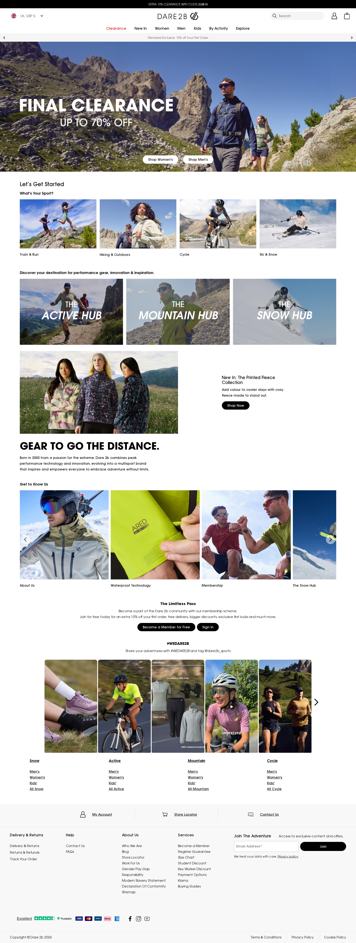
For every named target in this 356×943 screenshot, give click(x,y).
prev (4, 37)
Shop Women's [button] (160, 159)
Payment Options (192, 875)
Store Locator (185, 814)
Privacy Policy (303, 937)
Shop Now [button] (235, 405)
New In (141, 28)
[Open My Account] (334, 16)
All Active (116, 789)
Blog (125, 852)
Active (115, 760)
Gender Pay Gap (136, 869)
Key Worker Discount (194, 869)
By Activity (218, 28)
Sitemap (129, 892)
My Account (102, 814)
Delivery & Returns (24, 846)
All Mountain (198, 789)
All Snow (36, 789)
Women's (37, 777)
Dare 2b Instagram (138, 918)
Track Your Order (23, 859)
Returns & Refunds (24, 852)
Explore (243, 28)
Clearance (116, 28)
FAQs (70, 852)
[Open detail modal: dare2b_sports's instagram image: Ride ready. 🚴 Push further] (178, 707)
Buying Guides (189, 886)
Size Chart (186, 857)
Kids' (33, 783)
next (351, 37)
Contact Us (269, 814)
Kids (197, 28)
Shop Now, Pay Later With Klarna (178, 37)
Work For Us (130, 863)
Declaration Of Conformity (144, 886)
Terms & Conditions (266, 937)
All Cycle (274, 789)
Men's (35, 771)
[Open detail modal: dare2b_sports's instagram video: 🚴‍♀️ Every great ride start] (231, 707)
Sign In (207, 627)
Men (181, 28)
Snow (34, 760)
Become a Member (194, 846)
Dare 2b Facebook (130, 918)
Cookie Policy (335, 937)
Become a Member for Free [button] (166, 627)
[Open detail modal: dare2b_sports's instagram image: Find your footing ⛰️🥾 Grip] (70, 707)
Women (162, 28)
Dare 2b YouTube (147, 918)
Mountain (196, 760)
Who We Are (132, 846)
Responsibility (132, 875)
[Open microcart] (347, 16)
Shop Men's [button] (198, 159)
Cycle (272, 760)
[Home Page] (178, 15)
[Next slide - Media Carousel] (316, 702)
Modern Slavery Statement (144, 880)
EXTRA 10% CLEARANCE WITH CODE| (178, 4)
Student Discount (192, 863)
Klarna (183, 880)
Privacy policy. (288, 856)
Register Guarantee (194, 852)
